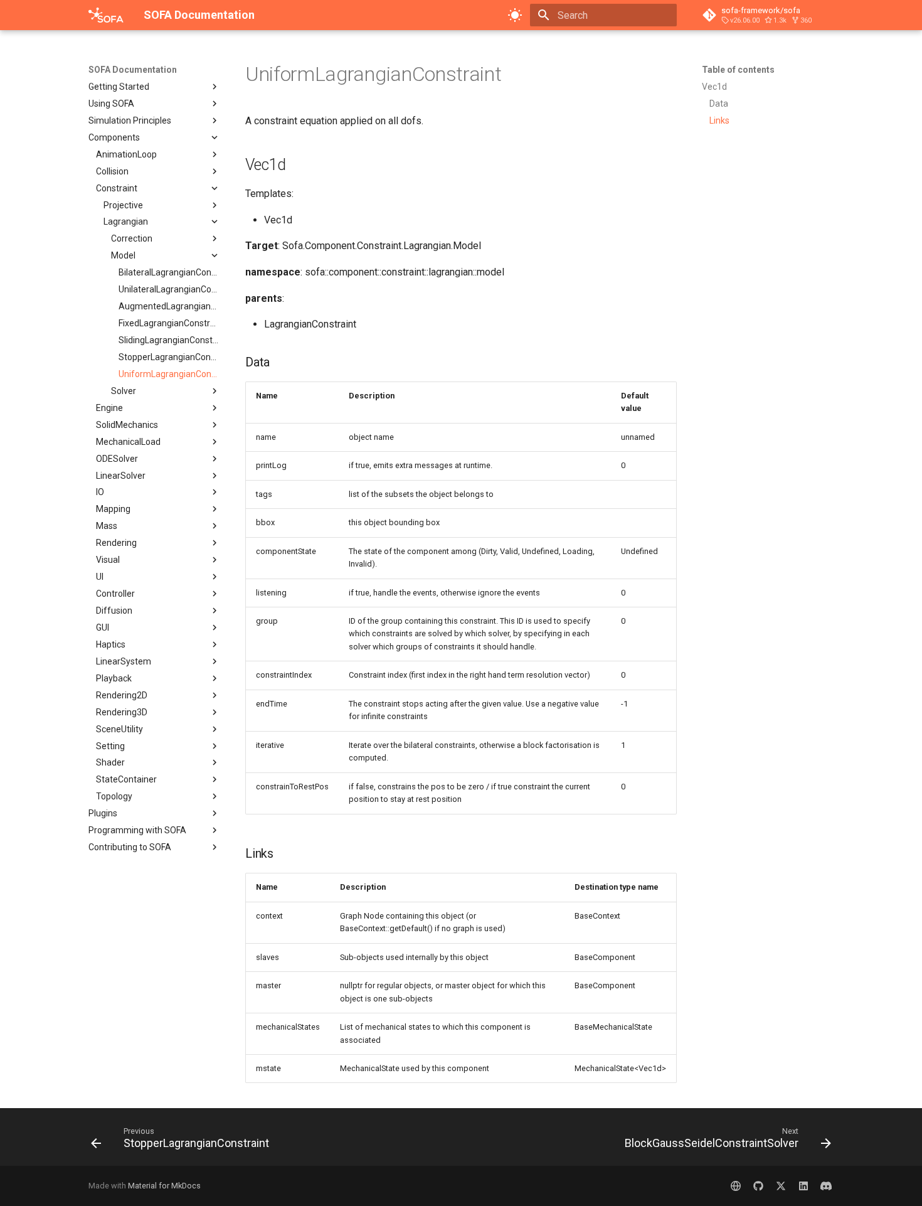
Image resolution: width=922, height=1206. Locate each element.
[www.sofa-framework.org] (736, 1186)
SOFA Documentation (132, 70)
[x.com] (781, 1186)
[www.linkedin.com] (803, 1186)
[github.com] (758, 1186)
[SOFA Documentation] (106, 15)
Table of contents (738, 70)
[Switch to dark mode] (514, 15)
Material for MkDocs (164, 1185)
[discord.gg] (826, 1186)
